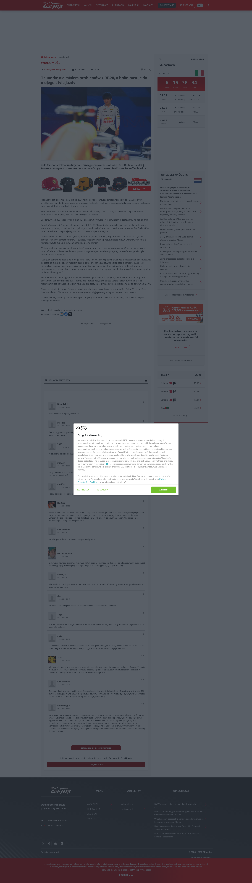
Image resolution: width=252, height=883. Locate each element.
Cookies (93, 482)
